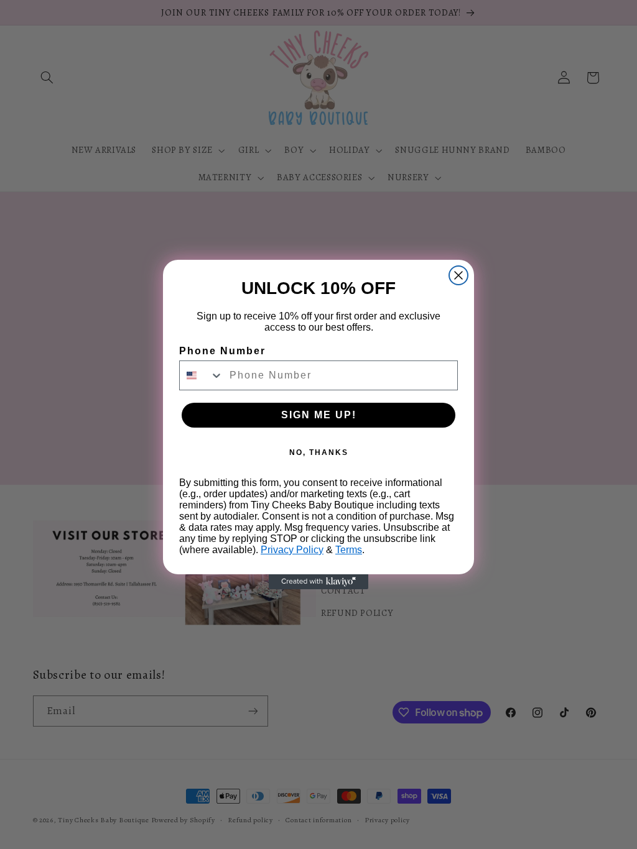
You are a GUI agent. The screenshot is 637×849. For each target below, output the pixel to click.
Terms (348, 549)
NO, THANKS (318, 452)
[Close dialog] (458, 275)
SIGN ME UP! (318, 415)
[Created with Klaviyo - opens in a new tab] (318, 581)
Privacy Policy (292, 549)
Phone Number (222, 351)
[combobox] (201, 375)
